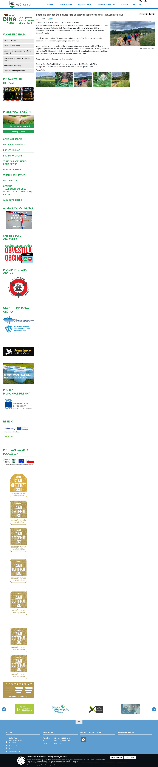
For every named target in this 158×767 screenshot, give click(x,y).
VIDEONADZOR (10, 180)
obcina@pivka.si (14, 751)
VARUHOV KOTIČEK (12, 200)
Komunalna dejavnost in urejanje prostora (17, 59)
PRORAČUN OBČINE (12, 155)
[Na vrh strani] (79, 722)
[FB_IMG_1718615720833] (121, 80)
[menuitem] (51, 4)
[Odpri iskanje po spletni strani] (149, 5)
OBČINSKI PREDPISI (13, 139)
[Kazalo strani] (145, 1)
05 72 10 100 (13, 745)
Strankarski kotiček (14, 175)
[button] (5, 220)
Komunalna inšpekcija (13, 65)
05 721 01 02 (13, 748)
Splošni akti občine (14, 144)
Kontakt (10, 732)
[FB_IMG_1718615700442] (64, 80)
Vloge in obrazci (14, 34)
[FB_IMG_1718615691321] (45, 80)
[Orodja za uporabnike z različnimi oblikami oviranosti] (140, 1)
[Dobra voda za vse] (122, 709)
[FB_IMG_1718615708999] (83, 80)
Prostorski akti (12, 150)
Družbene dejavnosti (12, 46)
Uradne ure (48, 732)
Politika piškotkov (51, 765)
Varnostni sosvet (13, 169)
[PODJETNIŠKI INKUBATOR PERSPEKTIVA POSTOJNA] (14, 709)
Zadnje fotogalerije (18, 207)
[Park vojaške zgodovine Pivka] (86, 709)
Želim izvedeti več (116, 757)
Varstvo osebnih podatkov (14, 70)
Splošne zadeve (10, 40)
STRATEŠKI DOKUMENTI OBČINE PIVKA (15, 162)
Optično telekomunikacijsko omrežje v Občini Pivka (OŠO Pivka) (18, 190)
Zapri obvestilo (130, 757)
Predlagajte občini (17, 111)
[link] (140, 14)
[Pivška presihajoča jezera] (50, 709)
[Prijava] (149, 2)
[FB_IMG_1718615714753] (102, 80)
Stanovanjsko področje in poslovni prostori (17, 52)
